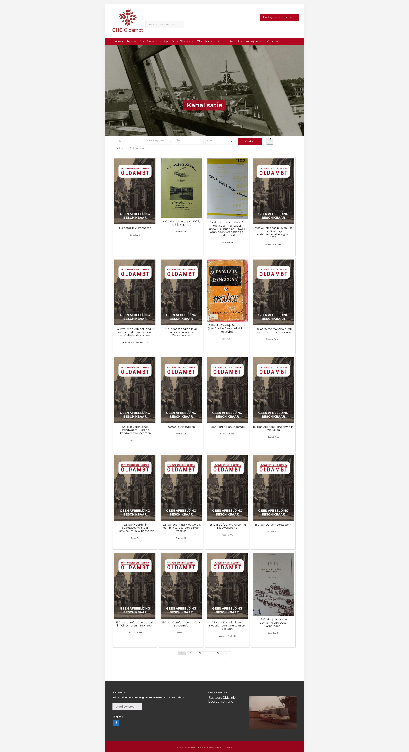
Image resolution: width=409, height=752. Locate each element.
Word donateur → (127, 706)
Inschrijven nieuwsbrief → (279, 17)
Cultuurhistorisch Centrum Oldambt (214, 747)
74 (217, 653)
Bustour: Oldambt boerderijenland (222, 699)
